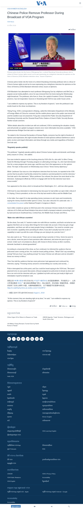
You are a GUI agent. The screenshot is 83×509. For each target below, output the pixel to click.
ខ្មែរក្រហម (45, 398)
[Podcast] (37, 339)
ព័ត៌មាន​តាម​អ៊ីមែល (47, 445)
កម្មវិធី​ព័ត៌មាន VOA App (14, 445)
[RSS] (32, 339)
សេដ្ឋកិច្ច (9, 409)
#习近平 (37, 281)
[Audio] (52, 506)
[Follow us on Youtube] (18, 339)
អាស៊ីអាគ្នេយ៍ (10, 402)
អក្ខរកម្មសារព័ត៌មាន (47, 405)
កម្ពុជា (8, 387)
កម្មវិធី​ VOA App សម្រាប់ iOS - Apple (18, 492)
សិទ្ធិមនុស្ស (10, 413)
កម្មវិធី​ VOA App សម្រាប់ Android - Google (54, 492)
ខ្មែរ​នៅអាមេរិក (11, 398)
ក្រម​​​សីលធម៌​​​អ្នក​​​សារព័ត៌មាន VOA (51, 459)
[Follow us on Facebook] (9, 339)
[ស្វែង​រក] (69, 506)
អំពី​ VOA (9, 459)
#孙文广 (20, 283)
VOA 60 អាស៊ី (46, 354)
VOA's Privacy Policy (48, 474)
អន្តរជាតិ (9, 390)
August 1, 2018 (39, 293)
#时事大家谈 (18, 281)
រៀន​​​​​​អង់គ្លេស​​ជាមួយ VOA (14, 435)
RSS (43, 449)
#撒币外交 (43, 281)
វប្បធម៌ (44, 394)
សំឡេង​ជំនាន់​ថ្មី (46, 369)
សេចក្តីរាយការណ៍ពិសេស (48, 402)
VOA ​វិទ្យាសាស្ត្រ (46, 351)
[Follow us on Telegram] (28, 339)
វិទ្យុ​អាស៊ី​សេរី (45, 481)
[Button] (72, 29)
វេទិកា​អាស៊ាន (45, 372)
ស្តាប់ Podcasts (11, 449)
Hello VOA (10, 376)
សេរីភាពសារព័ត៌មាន (47, 409)
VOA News (10, 22)
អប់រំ (8, 420)
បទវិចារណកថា (46, 420)
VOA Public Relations (14, 477)
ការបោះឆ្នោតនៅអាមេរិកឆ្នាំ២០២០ (51, 413)
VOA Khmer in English (17, 9)
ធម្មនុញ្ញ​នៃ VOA (11, 463)
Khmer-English (47, 417)
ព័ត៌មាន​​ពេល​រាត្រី (11, 372)
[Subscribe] (41, 339)
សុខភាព (9, 417)
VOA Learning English (49, 431)
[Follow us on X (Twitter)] (14, 339)
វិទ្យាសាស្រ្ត (45, 390)
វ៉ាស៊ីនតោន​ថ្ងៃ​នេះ (11, 354)
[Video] (35, 506)
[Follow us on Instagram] (23, 339)
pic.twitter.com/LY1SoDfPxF (36, 288)
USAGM (9, 474)
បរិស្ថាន (44, 387)
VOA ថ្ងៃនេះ (10, 358)
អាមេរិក (9, 394)
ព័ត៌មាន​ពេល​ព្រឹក (11, 369)
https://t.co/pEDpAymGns (16, 288)
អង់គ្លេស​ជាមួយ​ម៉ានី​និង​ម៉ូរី (14, 431)
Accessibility (46, 477)
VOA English (11, 481)
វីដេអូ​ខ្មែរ (9, 351)
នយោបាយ (10, 405)
